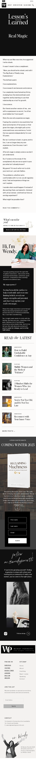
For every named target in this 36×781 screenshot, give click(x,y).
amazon (7, 678)
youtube (7, 668)
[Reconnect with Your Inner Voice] (7, 418)
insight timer (9, 670)
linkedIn (7, 673)
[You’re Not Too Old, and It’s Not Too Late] (7, 401)
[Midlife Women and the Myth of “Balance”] (7, 368)
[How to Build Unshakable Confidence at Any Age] (7, 351)
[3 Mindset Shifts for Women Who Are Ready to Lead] (7, 384)
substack (8, 665)
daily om (7, 675)
